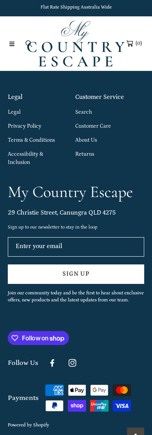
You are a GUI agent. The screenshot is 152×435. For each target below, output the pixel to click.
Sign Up (76, 273)
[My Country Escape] (76, 44)
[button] (11, 43)
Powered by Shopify (28, 425)
